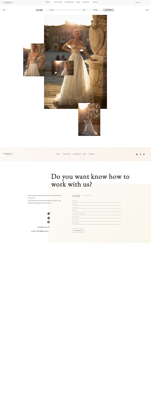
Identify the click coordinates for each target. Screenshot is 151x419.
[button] (51, 10)
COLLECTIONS (57, 2)
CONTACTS (86, 2)
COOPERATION (69, 2)
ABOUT (48, 2)
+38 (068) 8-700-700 (43, 227)
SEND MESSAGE (78, 230)
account (137, 2)
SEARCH (95, 2)
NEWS (78, 2)
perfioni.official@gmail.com (40, 231)
